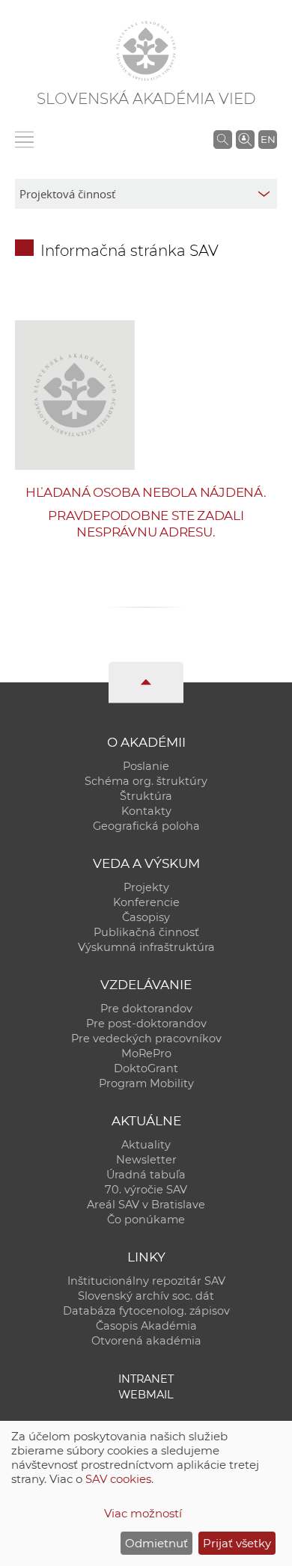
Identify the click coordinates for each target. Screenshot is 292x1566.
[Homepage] (146, 51)
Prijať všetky (237, 1543)
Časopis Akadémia (146, 1326)
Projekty (146, 887)
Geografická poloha (146, 826)
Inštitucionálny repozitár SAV (146, 1281)
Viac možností (143, 1513)
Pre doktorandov (146, 1008)
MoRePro (146, 1053)
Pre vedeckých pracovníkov (146, 1038)
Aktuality (146, 1144)
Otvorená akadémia (146, 1341)
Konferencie (146, 902)
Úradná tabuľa (146, 1174)
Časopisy (146, 917)
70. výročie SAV (146, 1189)
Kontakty (146, 811)
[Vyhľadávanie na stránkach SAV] (222, 139)
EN (268, 139)
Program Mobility (146, 1083)
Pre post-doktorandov (146, 1023)
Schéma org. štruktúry (146, 781)
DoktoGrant (146, 1068)
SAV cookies (118, 1479)
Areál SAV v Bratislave (146, 1204)
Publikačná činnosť (146, 932)
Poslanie (146, 766)
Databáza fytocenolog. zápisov (146, 1311)
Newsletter (146, 1159)
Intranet (146, 1379)
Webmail (146, 1394)
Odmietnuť (156, 1543)
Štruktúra (146, 796)
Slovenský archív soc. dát (146, 1296)
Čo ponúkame (146, 1219)
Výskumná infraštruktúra (146, 947)
